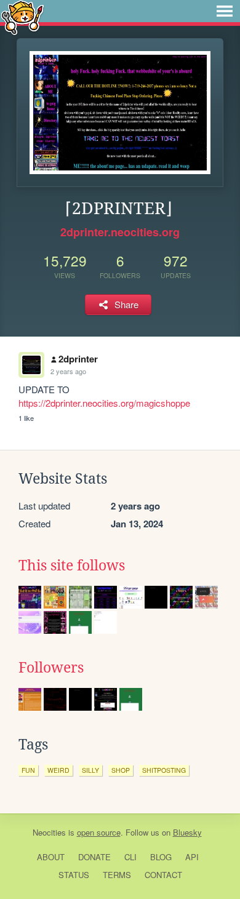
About (51, 857)
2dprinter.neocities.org (120, 232)
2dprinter (78, 359)
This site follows (71, 565)
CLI (130, 857)
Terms (117, 875)
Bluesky (187, 832)
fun (28, 770)
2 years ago (68, 371)
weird (58, 770)
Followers (51, 668)
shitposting (164, 770)
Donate (94, 857)
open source (99, 832)
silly (90, 770)
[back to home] (22, 16)
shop (120, 770)
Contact (163, 875)
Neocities (49, 832)
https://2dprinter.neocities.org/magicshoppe (104, 402)
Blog (161, 857)
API (192, 857)
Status (73, 875)
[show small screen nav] (224, 11)
